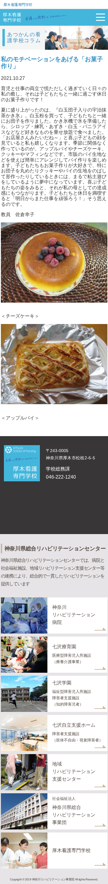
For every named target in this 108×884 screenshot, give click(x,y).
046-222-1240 (61, 477)
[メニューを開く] (100, 17)
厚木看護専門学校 (18, 4)
